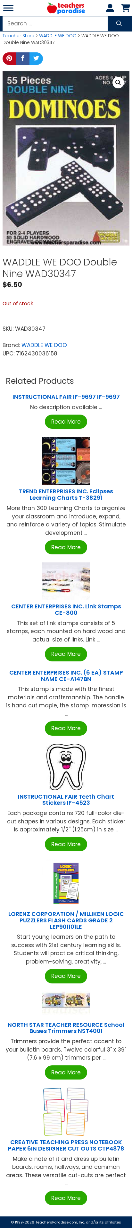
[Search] (119, 23)
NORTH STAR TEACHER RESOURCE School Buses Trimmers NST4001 (66, 1028)
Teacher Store (18, 35)
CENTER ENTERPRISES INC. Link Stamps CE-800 (66, 609)
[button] (118, 82)
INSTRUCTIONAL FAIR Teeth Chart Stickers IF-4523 (66, 800)
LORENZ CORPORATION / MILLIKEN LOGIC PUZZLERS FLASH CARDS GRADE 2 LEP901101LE (66, 920)
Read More (66, 422)
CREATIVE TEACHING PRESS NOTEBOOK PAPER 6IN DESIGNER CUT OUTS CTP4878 (66, 1145)
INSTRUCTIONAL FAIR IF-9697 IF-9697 (66, 397)
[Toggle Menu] (8, 8)
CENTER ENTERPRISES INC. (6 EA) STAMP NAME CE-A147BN (66, 675)
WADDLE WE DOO (58, 35)
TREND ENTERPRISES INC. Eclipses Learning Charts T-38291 (66, 494)
